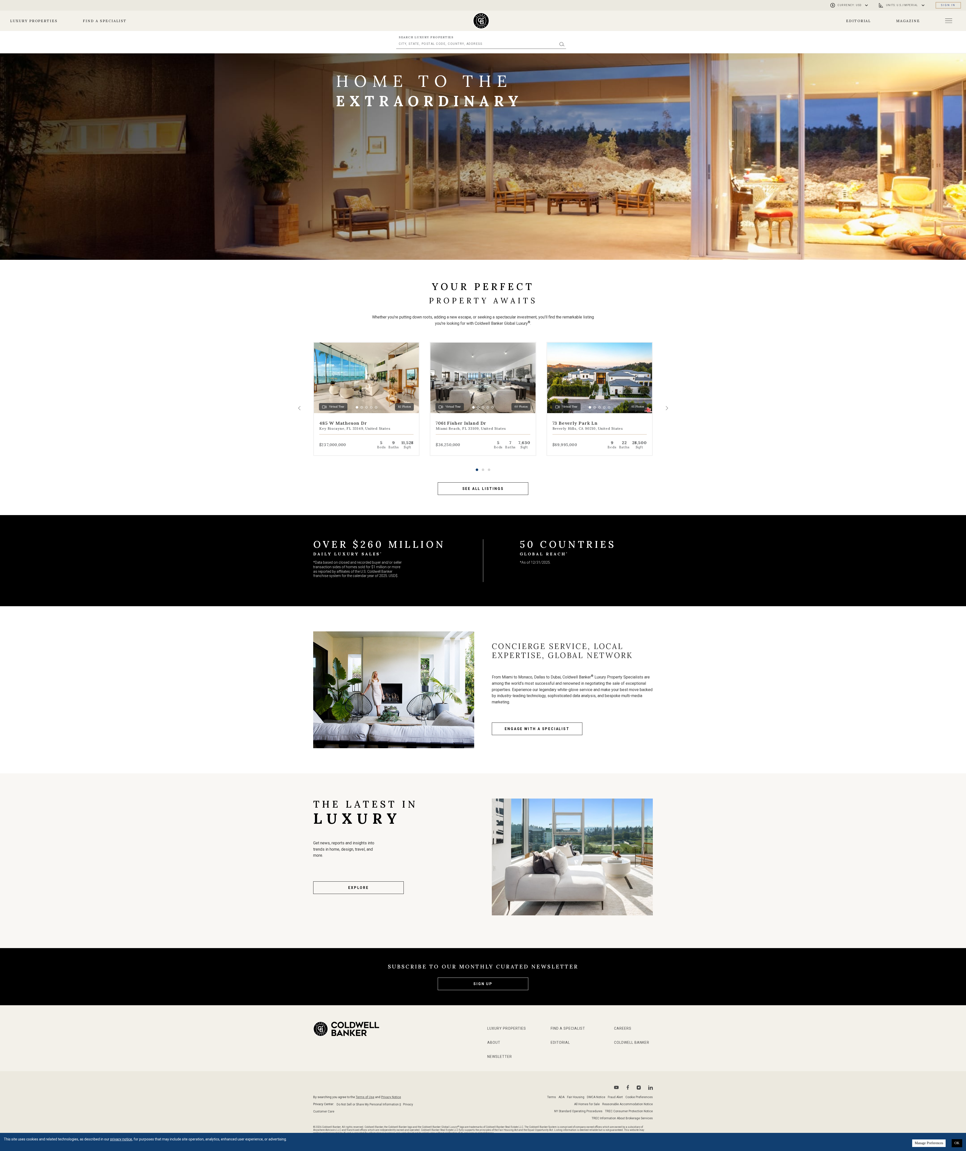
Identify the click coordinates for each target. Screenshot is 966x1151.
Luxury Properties (34, 21)
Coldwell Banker (631, 1042)
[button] (477, 469)
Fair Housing (575, 1097)
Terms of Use (365, 1097)
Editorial (858, 21)
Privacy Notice (391, 1097)
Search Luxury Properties (426, 37)
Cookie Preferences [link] (639, 1097)
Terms (551, 1097)
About (493, 1042)
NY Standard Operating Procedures (578, 1111)
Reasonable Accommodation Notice (627, 1104)
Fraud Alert (615, 1097)
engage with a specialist (537, 729)
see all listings (483, 489)
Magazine (908, 21)
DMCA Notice (596, 1097)
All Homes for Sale (587, 1104)
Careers (622, 1028)
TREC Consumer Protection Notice (629, 1111)
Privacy (408, 1104)
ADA (561, 1097)
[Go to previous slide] (299, 408)
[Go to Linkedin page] (650, 1087)
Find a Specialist (105, 21)
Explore (358, 888)
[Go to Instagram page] (639, 1088)
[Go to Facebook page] (627, 1087)
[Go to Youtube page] (616, 1087)
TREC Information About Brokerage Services (622, 1118)
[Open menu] (948, 21)
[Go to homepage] (481, 21)
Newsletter (499, 1057)
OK (956, 1143)
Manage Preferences (929, 1143)
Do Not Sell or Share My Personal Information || (369, 1104)
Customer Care (323, 1111)
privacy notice (121, 1139)
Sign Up (483, 984)
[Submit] (562, 44)
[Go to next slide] (667, 408)
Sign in (948, 5)
